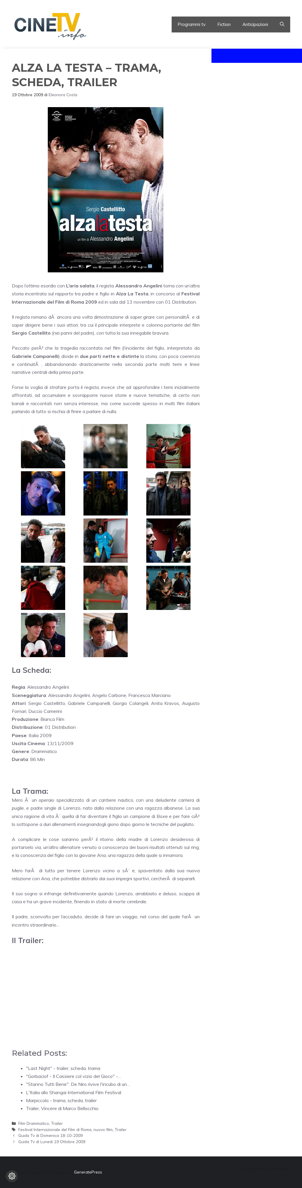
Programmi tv (192, 24)
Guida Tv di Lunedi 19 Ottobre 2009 (51, 1141)
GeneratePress (88, 1172)
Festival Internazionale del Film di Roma (54, 1129)
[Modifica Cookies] (12, 1176)
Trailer (57, 1123)
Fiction (224, 24)
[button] (282, 24)
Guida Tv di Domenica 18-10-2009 (50, 1135)
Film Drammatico (33, 1123)
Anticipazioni (255, 24)
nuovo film (103, 1129)
